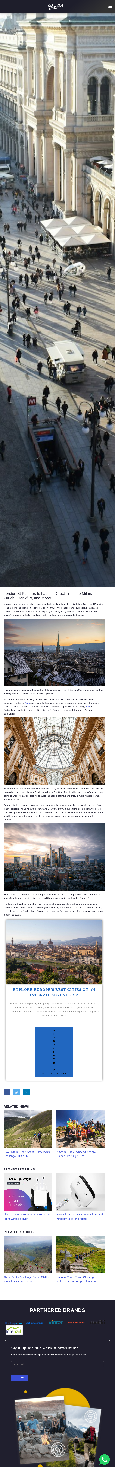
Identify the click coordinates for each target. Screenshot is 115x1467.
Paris (27, 703)
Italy (88, 706)
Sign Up (19, 1378)
